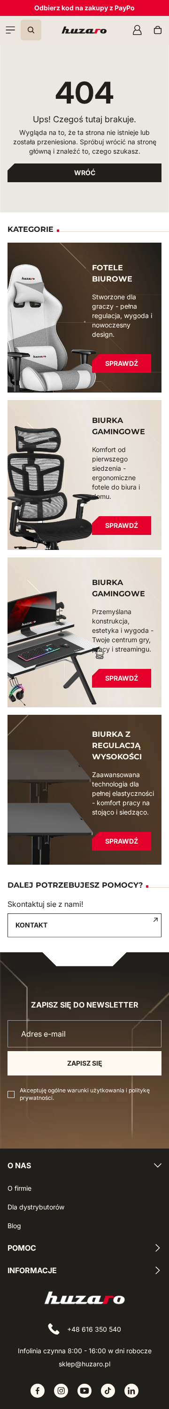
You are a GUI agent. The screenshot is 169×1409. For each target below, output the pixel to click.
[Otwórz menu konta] (137, 30)
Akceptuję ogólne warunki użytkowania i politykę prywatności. (85, 1094)
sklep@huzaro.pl (84, 1364)
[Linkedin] (131, 1391)
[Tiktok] (108, 1391)
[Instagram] (61, 1391)
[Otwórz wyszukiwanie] (31, 30)
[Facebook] (38, 1391)
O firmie (19, 1188)
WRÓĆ (84, 173)
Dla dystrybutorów (36, 1207)
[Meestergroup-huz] (84, 30)
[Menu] (10, 30)
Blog (14, 1226)
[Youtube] (84, 1391)
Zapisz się (84, 1063)
